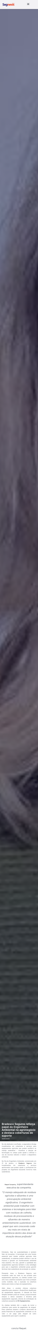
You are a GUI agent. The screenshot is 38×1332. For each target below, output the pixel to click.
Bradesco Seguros (25, 1163)
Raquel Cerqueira (10, 1184)
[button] (28, 4)
